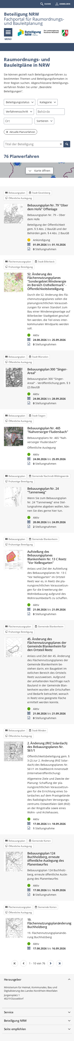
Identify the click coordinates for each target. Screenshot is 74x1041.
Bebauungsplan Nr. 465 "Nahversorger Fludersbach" (47, 430)
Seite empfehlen (15, 1029)
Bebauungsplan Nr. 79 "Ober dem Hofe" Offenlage (47, 207)
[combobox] (50, 111)
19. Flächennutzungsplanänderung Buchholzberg (48, 923)
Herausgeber (12, 979)
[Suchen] (66, 144)
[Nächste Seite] (50, 963)
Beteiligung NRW (21, 14)
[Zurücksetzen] (60, 144)
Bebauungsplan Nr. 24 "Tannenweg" (43, 490)
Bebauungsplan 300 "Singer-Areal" (47, 371)
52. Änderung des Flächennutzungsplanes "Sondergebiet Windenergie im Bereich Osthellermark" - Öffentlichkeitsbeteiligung (47, 281)
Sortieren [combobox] (42, 121)
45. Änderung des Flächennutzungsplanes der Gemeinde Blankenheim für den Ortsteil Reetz (46, 644)
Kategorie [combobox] (46, 102)
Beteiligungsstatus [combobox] (17, 102)
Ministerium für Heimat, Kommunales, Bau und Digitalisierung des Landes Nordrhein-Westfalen (30, 989)
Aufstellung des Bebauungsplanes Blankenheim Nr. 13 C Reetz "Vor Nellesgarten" (46, 557)
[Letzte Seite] (59, 963)
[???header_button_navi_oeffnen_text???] (8, 32)
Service (8, 1012)
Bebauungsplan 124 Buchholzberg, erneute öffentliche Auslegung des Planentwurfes (45, 859)
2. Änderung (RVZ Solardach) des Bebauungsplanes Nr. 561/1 (47, 747)
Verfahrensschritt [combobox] (17, 111)
